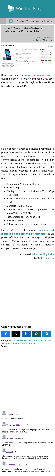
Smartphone (47, 340)
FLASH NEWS (20, 340)
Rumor (37, 340)
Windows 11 (22, 21)
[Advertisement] (27, 117)
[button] (3, 21)
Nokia (30, 340)
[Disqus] (27, 441)
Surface (35, 21)
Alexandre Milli (45, 37)
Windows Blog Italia (43, 254)
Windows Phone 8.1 (29, 343)
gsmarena (48, 257)
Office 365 (47, 21)
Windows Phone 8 (10, 343)
